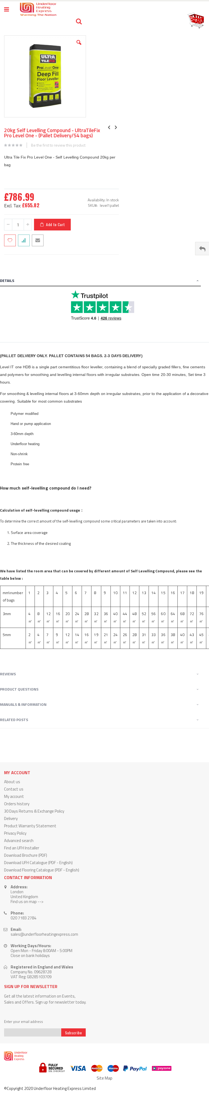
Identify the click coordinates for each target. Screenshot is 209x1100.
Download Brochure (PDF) (25, 855)
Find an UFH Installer (21, 848)
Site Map (104, 1078)
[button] (79, 46)
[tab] (104, 281)
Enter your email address (23, 1021)
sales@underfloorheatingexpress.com (44, 934)
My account (14, 796)
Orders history (16, 804)
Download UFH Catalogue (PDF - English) (38, 862)
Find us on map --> (27, 901)
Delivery (11, 818)
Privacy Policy (15, 833)
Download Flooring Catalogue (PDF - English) (41, 870)
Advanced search (18, 840)
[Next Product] (116, 127)
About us (12, 782)
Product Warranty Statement (30, 826)
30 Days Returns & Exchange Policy (34, 811)
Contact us (13, 789)
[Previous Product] (109, 127)
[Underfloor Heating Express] (37, 9)
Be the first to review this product (58, 145)
